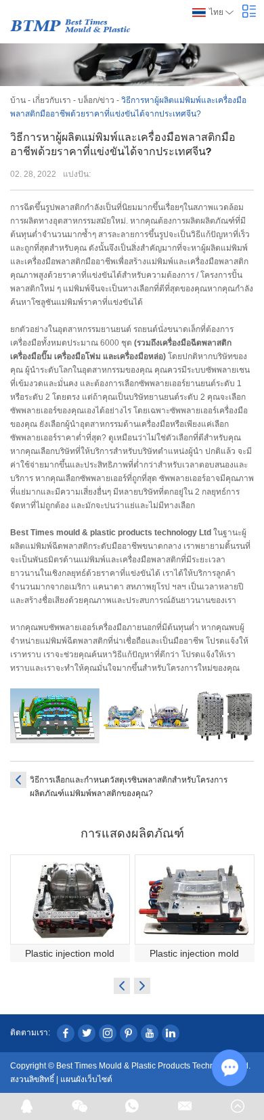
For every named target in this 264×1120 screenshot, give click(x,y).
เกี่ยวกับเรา (51, 100)
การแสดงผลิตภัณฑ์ (132, 832)
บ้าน (18, 100)
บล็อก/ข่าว (96, 100)
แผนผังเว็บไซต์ (86, 1079)
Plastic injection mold (69, 953)
